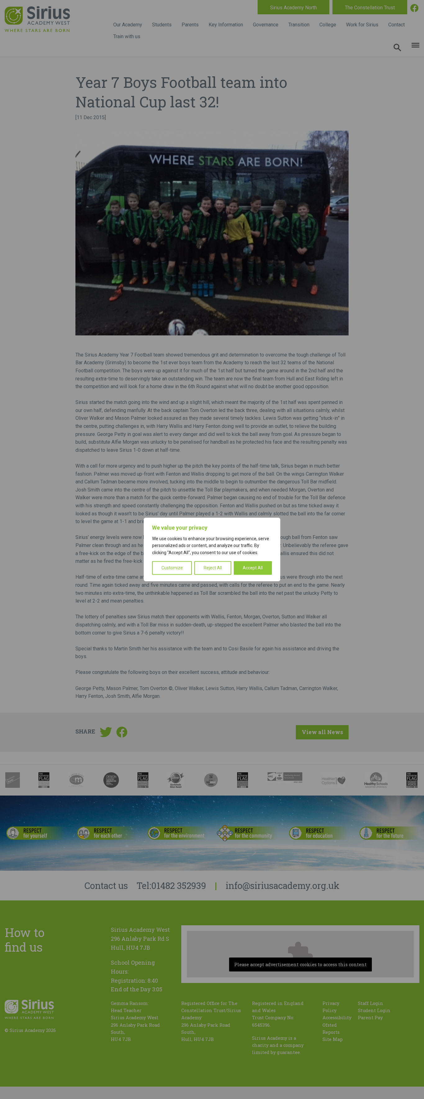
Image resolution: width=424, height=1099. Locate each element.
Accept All (253, 568)
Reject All (213, 568)
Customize (172, 568)
